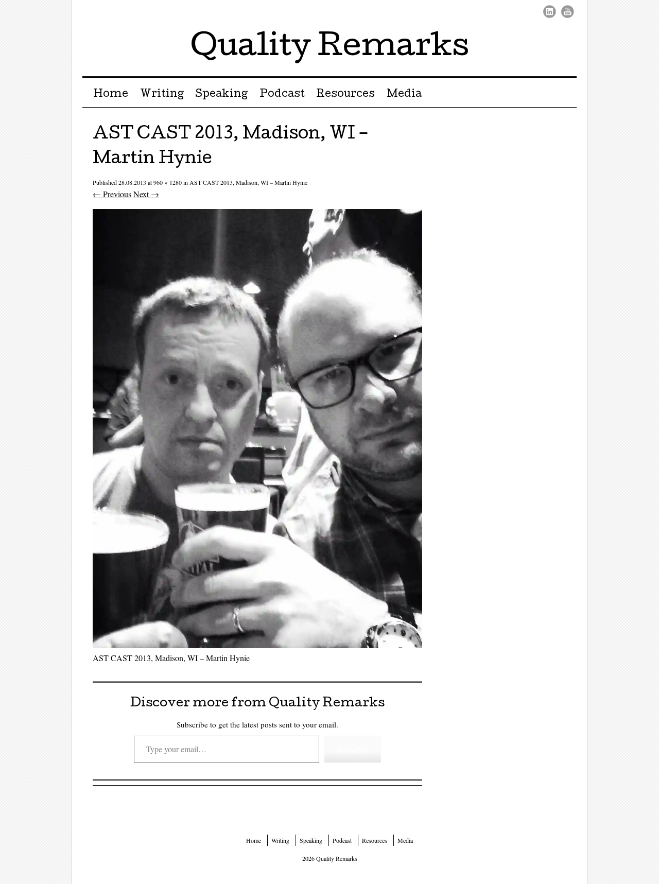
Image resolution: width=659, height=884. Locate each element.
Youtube (567, 11)
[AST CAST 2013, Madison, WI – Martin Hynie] (257, 644)
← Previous (112, 193)
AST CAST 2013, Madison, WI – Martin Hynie (248, 182)
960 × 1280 (167, 182)
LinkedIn (549, 11)
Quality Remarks (329, 48)
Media (404, 95)
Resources (345, 95)
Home (110, 95)
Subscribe (353, 748)
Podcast (282, 95)
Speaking (221, 95)
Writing (162, 95)
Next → (146, 193)
